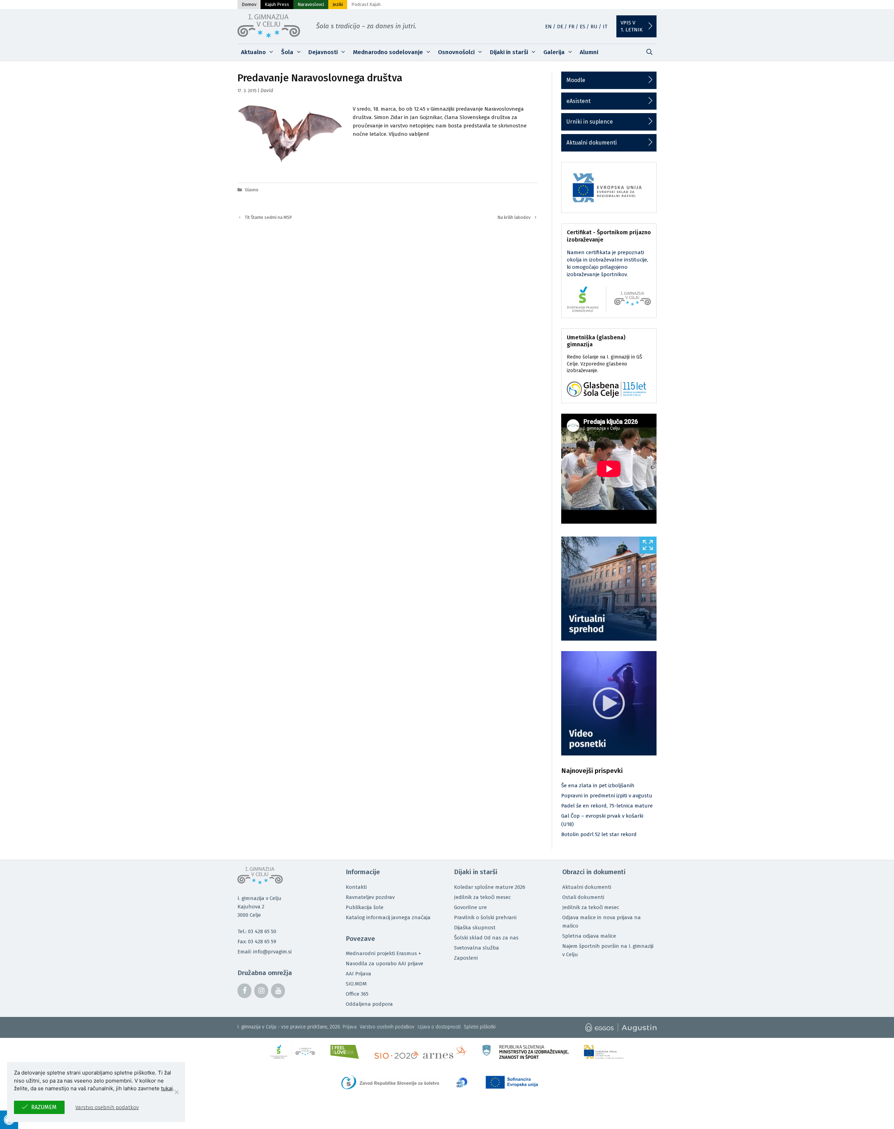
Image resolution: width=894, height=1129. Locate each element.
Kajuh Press (277, 4)
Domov (249, 4)
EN (548, 26)
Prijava (350, 1027)
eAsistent (578, 101)
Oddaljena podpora (369, 1004)
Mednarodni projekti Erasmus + (383, 953)
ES (582, 26)
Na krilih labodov (514, 217)
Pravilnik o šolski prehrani (485, 917)
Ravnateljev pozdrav (370, 897)
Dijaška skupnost (475, 927)
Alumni (589, 52)
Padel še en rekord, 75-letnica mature (607, 806)
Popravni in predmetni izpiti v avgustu (606, 795)
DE (560, 26)
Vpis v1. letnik (632, 26)
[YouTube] (278, 990)
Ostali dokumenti (583, 897)
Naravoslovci (311, 4)
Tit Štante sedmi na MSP (268, 217)
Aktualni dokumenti (591, 142)
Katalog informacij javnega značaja (388, 917)
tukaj (167, 1088)
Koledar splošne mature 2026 (489, 887)
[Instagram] (261, 990)
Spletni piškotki (480, 1027)
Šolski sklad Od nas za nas (486, 938)
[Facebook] (244, 990)
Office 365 (357, 994)
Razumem (44, 1107)
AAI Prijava (358, 974)
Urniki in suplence (589, 121)
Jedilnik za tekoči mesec (482, 897)
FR (571, 26)
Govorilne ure (470, 907)
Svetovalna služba (476, 948)
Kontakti (356, 887)
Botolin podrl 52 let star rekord (599, 834)
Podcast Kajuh (366, 4)
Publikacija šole (364, 907)
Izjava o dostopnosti (439, 1027)
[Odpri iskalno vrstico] (649, 52)
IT (605, 26)
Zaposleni (466, 958)
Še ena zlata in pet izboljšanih (598, 785)
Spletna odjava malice (589, 936)
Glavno (251, 189)
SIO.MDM (356, 984)
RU (594, 26)
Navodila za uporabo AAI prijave (384, 963)
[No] (176, 1092)
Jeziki (337, 4)
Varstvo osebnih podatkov (387, 1027)
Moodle (575, 80)
